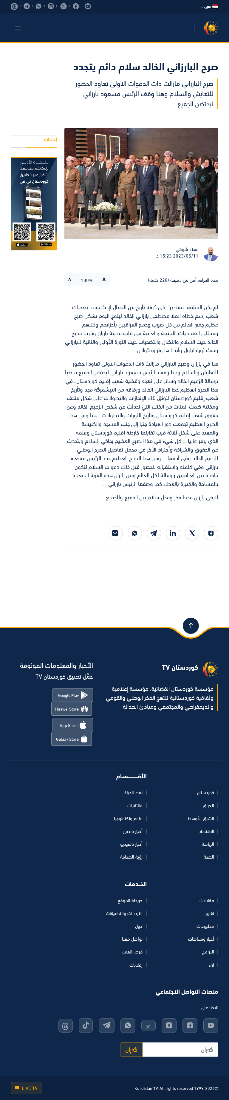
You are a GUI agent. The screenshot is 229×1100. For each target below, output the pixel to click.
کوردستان (205, 792)
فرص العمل (132, 951)
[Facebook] (211, 533)
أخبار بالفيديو (131, 844)
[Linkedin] (173, 533)
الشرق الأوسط (201, 818)
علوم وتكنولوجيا (128, 818)
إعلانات (50, 139)
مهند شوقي (187, 249)
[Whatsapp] (135, 533)
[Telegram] (154, 533)
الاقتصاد (206, 831)
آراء (211, 964)
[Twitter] (192, 533)
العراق (208, 805)
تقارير (209, 913)
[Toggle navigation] (18, 28)
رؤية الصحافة (131, 856)
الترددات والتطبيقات (124, 913)
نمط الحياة (133, 792)
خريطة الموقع (130, 900)
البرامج (208, 951)
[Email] (116, 533)
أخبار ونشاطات (201, 938)
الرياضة (208, 844)
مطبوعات (205, 926)
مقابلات (206, 900)
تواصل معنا (132, 938)
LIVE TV (29, 1088)
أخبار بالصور (133, 831)
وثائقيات (135, 805)
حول (139, 926)
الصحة (209, 856)
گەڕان (131, 1050)
